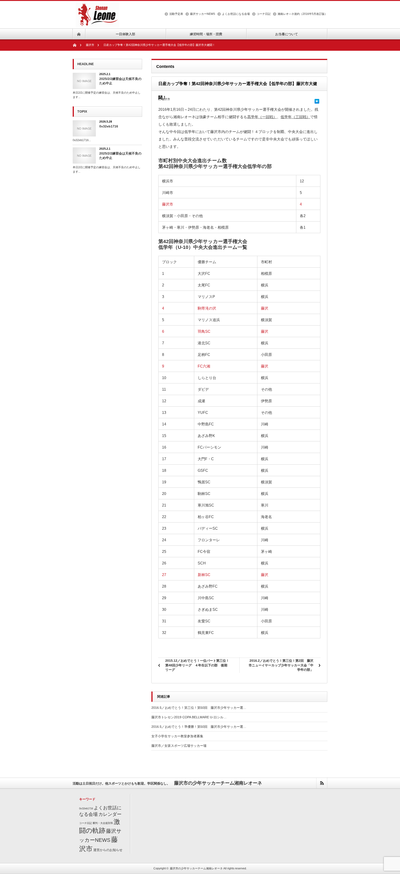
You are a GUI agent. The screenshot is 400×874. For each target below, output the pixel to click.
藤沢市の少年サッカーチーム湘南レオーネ (196, 868)
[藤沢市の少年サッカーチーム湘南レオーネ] (96, 24)
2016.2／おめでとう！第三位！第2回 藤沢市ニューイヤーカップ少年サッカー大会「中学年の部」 (281, 665)
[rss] (321, 783)
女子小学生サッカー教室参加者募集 (177, 736)
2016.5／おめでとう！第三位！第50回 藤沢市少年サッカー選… (198, 707)
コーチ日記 (264, 14)
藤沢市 (90, 45)
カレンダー (110, 814)
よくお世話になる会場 (236, 14)
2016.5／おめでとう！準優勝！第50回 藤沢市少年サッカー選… (198, 726)
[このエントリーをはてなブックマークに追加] (317, 100)
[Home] (77, 45)
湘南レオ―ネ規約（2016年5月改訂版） (302, 14)
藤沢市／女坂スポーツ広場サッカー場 (178, 745)
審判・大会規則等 (103, 823)
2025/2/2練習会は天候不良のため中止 (120, 81)
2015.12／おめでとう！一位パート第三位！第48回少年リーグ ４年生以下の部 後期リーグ (197, 665)
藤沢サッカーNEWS (202, 14)
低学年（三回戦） (295, 117)
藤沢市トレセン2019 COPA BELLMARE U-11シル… (189, 717)
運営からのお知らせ (107, 850)
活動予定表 (176, 14)
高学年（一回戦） (262, 117)
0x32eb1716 (108, 126)
